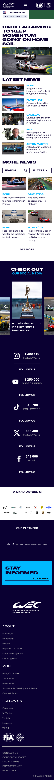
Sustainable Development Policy (19, 688)
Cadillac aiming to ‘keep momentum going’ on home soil (26, 35)
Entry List (34, 100)
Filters (38, 170)
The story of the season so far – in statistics (37, 201)
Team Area (8, 678)
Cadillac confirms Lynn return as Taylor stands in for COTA (38, 120)
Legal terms (11, 761)
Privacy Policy (12, 766)
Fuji (29, 129)
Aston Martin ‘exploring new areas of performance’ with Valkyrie (38, 149)
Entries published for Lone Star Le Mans (37, 104)
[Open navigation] (25, 5)
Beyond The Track (12, 648)
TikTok (5, 728)
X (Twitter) (7, 713)
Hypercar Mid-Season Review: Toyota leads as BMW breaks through (39, 235)
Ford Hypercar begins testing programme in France (13, 201)
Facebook (7, 708)
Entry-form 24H (10, 673)
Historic (6, 643)
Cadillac (33, 115)
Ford (30, 85)
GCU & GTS (9, 770)
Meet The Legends (12, 653)
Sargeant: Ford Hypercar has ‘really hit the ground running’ (38, 91)
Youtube (6, 718)
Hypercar (35, 227)
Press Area (8, 683)
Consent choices (14, 757)
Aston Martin (37, 144)
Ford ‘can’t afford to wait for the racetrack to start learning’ (13, 234)
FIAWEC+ (7, 633)
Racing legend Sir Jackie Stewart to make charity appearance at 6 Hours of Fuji (38, 135)
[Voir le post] (40, 326)
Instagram (7, 723)
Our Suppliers (9, 658)
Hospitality (8, 638)
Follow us (27, 369)
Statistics (36, 194)
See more (27, 249)
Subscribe (41, 578)
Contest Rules (10, 693)
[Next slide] (49, 306)
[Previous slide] (5, 306)
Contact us (10, 753)
